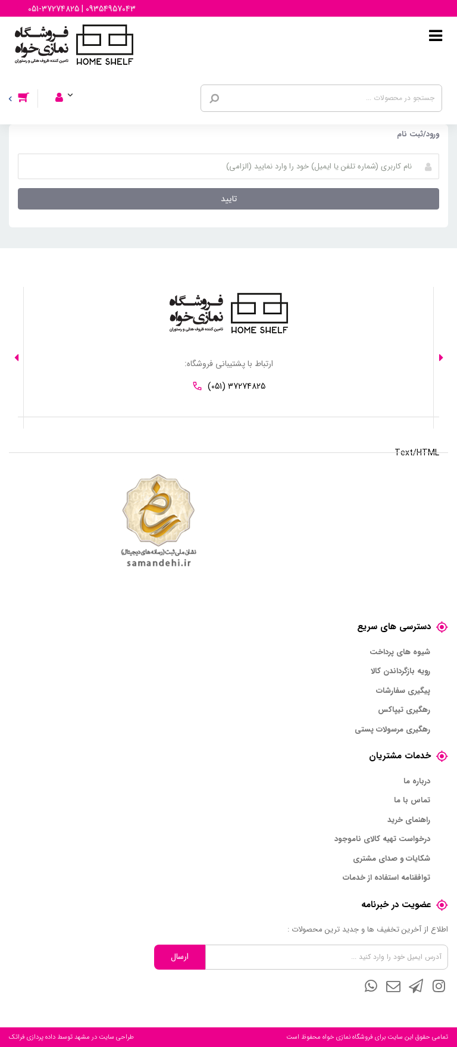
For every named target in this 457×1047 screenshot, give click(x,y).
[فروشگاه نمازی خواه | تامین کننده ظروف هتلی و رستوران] (74, 44)
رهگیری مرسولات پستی (392, 730)
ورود (71, 81)
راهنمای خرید (408, 820)
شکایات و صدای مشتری (391, 859)
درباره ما (416, 781)
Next (16, 358)
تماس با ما (412, 801)
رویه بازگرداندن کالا (400, 671)
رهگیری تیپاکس (404, 710)
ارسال (180, 956)
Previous (440, 358)
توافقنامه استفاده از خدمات (386, 878)
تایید (229, 198)
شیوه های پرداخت (400, 652)
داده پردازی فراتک (32, 1037)
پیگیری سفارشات (403, 691)
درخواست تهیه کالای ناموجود (382, 839)
